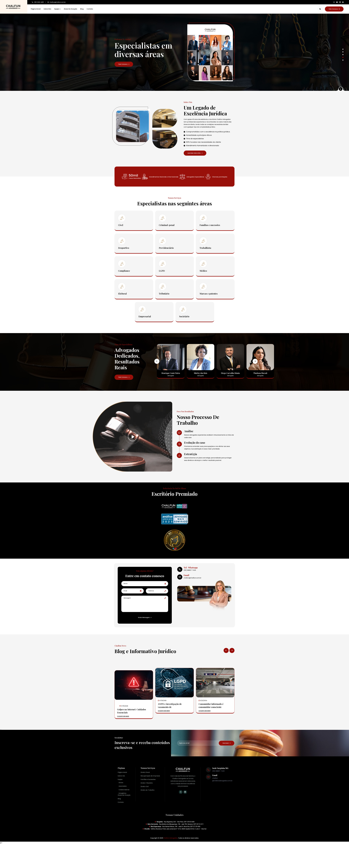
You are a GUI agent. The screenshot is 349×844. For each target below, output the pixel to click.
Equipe (56, 9)
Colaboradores (124, 790)
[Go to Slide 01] (342, 49)
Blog (82, 9)
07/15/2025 (124, 706)
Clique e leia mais (123, 716)
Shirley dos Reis (170, 373)
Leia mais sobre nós (194, 153)
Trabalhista (205, 247)
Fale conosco (333, 9)
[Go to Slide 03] (342, 54)
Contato (90, 9)
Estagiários (122, 793)
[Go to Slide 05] (342, 60)
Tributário (164, 293)
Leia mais (121, 64)
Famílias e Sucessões (148, 779)
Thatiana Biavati (230, 373)
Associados (123, 786)
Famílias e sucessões (210, 225)
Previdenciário (166, 247)
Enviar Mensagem (144, 617)
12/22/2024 (203, 700)
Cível (120, 225)
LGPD (162, 270)
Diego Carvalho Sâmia (200, 373)
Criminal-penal (166, 225)
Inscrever (226, 743)
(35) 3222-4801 (39, 2)
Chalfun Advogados (170, 838)
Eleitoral (122, 293)
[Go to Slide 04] (342, 57)
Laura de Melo (260, 373)
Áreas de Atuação (70, 9)
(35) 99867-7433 (190, 570)
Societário (184, 316)
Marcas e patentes (209, 293)
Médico (203, 270)
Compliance (124, 270)
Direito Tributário (147, 783)
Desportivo (123, 247)
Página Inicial (36, 9)
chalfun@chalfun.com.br (58, 2)
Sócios (121, 783)
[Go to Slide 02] (342, 51)
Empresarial (145, 316)
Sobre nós (47, 9)
